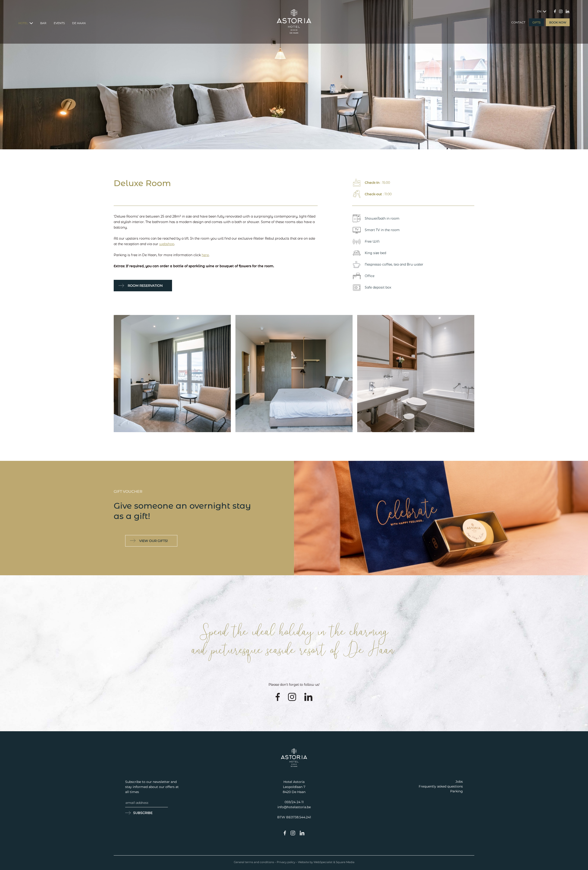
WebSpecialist (323, 862)
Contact (518, 22)
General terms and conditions (254, 862)
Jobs (459, 781)
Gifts (536, 22)
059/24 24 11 (294, 802)
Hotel (23, 23)
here (205, 255)
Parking (456, 791)
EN (539, 11)
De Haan (79, 23)
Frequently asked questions (441, 786)
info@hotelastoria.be (294, 807)
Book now (557, 22)
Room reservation (145, 285)
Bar (43, 23)
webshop (166, 244)
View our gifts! (153, 541)
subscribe (143, 813)
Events (59, 23)
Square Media (345, 862)
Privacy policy (286, 862)
